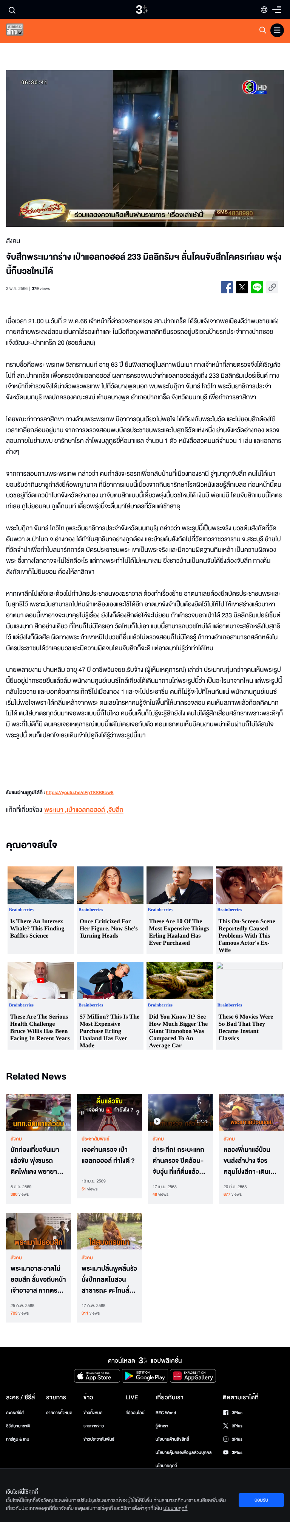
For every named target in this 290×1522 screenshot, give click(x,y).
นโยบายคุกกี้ (166, 1465)
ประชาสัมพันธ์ (96, 1139)
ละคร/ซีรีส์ (15, 1412)
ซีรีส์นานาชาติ (18, 1426)
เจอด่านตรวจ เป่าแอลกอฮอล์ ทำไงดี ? (108, 1155)
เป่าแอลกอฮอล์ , (87, 810)
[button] (61, 148)
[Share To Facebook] (227, 287)
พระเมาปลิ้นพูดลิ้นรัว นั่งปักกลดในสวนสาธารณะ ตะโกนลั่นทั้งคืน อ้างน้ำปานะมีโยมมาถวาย (109, 1279)
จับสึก (115, 810)
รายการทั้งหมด (59, 1412)
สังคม (16, 1139)
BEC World (166, 1412)
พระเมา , (55, 810)
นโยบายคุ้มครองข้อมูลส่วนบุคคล (184, 1452)
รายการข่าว (93, 1426)
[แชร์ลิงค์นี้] (272, 287)
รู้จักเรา (162, 1426)
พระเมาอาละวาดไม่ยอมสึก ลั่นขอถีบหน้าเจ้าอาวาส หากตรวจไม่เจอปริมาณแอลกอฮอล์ (38, 1279)
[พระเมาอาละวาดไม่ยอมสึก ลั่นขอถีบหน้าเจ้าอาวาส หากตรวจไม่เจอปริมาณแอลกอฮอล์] (38, 1231)
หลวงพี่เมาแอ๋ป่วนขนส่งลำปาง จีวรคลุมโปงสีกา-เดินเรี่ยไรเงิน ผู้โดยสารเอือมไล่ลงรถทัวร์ (251, 1161)
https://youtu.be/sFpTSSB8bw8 (80, 793)
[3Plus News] (21, 31)
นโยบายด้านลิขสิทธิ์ (172, 1439)
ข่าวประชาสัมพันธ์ (98, 1439)
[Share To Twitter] (242, 287)
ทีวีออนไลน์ (134, 1412)
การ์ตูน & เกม (17, 1439)
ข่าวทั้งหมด (93, 1412)
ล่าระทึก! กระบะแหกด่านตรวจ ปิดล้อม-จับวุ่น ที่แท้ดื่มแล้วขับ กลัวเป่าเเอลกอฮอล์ (180, 1161)
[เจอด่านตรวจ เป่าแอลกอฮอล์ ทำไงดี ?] (109, 1112)
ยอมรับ (261, 1500)
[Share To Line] (257, 287)
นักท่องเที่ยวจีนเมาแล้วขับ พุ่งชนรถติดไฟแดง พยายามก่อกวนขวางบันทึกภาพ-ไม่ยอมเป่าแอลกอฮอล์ (36, 1161)
